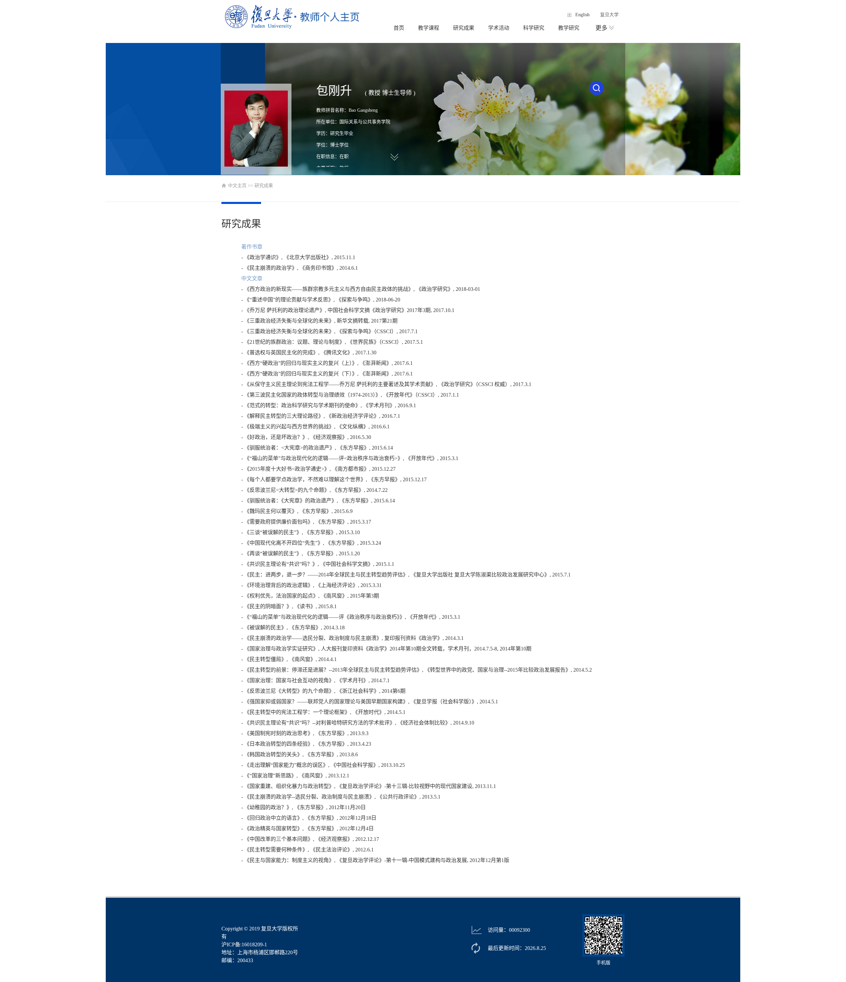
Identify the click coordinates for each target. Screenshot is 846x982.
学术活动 (498, 28)
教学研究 (568, 28)
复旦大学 (609, 14)
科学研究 (533, 28)
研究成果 (463, 28)
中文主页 (237, 185)
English (582, 14)
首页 (399, 28)
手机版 (603, 962)
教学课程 (428, 28)
